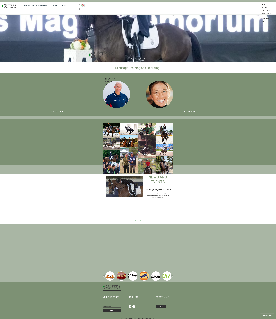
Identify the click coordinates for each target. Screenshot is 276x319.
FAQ (263, 21)
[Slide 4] (135, 58)
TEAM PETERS (266, 10)
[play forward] (172, 276)
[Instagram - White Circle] (133, 306)
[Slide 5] (136, 58)
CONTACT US (265, 19)
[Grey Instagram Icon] (79, 6)
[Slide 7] (139, 58)
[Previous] (7, 38)
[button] (110, 276)
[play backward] (104, 276)
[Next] (268, 38)
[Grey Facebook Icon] (79, 4)
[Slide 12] (144, 58)
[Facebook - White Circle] (130, 306)
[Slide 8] (140, 58)
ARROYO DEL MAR (266, 13)
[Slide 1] (131, 58)
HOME (263, 4)
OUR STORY (265, 7)
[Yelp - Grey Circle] (79, 9)
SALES (264, 16)
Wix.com (151, 318)
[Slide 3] (140, 220)
